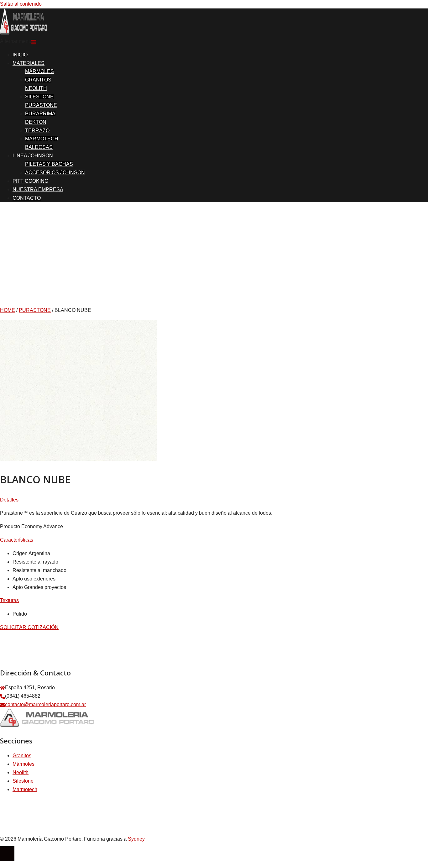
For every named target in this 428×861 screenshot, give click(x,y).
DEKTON (35, 122)
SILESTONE (39, 96)
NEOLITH (36, 88)
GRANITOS (38, 79)
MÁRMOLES (39, 71)
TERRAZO (37, 130)
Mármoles (23, 764)
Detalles (9, 499)
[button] (214, 500)
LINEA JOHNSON (33, 155)
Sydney (136, 839)
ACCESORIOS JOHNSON (55, 172)
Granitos (22, 755)
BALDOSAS (39, 147)
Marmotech (25, 789)
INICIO (20, 54)
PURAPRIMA (40, 113)
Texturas (9, 600)
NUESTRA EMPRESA (38, 189)
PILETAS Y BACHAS (49, 164)
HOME (7, 310)
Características (16, 540)
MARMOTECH (41, 138)
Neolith (21, 772)
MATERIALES (28, 63)
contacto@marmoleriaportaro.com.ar (45, 704)
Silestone (23, 781)
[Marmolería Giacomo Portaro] (23, 32)
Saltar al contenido (21, 4)
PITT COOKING (30, 181)
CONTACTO (27, 198)
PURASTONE (41, 105)
